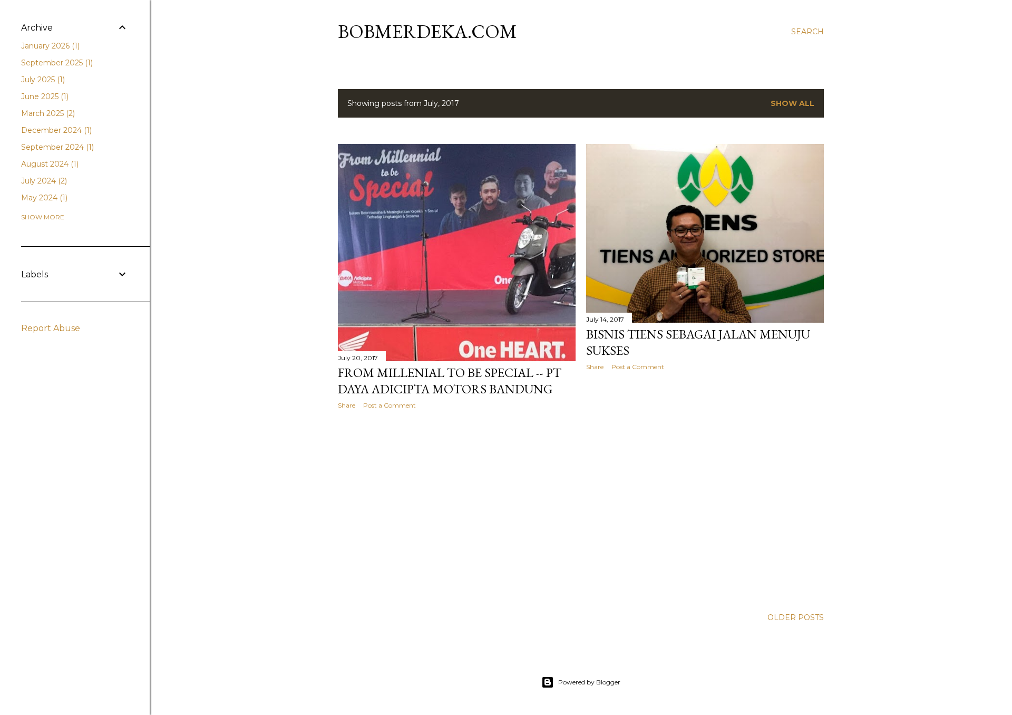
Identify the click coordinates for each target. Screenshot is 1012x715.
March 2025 (47, 113)
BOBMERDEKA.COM (427, 31)
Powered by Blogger (589, 682)
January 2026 (49, 46)
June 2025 (43, 96)
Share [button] (346, 405)
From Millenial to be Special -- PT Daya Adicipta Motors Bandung (449, 380)
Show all (792, 103)
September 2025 (56, 62)
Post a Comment (389, 405)
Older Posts (795, 617)
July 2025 (42, 79)
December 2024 (55, 130)
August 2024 (48, 164)
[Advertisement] (457, 509)
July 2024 (43, 181)
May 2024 (43, 197)
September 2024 (56, 147)
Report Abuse (50, 328)
